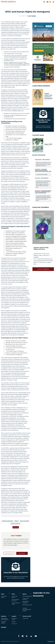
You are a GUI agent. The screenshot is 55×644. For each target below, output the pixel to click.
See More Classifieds (43, 269)
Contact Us (14, 623)
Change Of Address (3, 622)
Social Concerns (15, 523)
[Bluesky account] (31, 636)
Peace (16, 521)
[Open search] (44, 2)
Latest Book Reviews (41, 86)
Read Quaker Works (27, 604)
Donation (3, 627)
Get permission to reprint (16, 603)
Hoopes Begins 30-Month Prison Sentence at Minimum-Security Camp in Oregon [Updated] (43, 191)
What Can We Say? (46, 159)
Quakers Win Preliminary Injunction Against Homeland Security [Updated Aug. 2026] (43, 170)
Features (15, 527)
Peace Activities (24, 521)
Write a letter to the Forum (15, 600)
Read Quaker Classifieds (25, 602)
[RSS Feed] (26, 636)
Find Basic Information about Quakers (26, 609)
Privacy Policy (51, 641)
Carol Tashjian (32, 16)
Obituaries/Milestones (27, 596)
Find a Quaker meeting (25, 599)
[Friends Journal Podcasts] (22, 636)
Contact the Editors (4, 597)
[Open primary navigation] (53, 2)
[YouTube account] (36, 636)
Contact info (25, 618)
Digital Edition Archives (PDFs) (4, 619)
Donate (13, 621)
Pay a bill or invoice (14, 619)
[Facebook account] (18, 636)
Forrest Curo (37, 177)
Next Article (22, 553)
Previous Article (9, 553)
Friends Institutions (7, 521)
